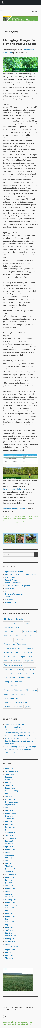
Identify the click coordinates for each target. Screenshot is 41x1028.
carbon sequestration (12, 632)
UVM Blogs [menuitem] (2, 2)
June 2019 (9, 824)
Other (7, 597)
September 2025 (11, 771)
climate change (29, 632)
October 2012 (10, 944)
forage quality (9, 644)
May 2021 (9, 796)
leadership (8, 652)
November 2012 (11, 941)
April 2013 (9, 930)
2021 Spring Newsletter (13, 623)
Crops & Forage (27, 516)
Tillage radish (31, 690)
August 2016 (10, 877)
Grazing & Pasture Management (17, 586)
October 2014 (10, 908)
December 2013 (11, 919)
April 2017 (9, 863)
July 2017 (8, 858)
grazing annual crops (12, 648)
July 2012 (8, 952)
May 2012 (9, 958)
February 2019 (10, 827)
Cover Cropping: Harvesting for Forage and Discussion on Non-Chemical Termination (20, 749)
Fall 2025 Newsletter (13, 727)
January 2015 (10, 902)
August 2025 (10, 774)
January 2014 (10, 916)
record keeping (30, 673)
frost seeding (22, 644)
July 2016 (8, 880)
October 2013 (10, 922)
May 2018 (9, 844)
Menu (34, 12)
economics (8, 640)
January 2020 (10, 813)
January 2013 (10, 939)
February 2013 (10, 936)
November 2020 (11, 802)
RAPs (20, 673)
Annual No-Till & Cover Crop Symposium (21, 574)
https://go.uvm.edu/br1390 (14, 489)
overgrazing (28, 661)
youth (27, 707)
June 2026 (9, 769)
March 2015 (9, 897)
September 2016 (11, 874)
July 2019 (8, 821)
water (6, 694)
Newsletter (22, 518)
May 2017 (9, 861)
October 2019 (10, 819)
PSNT (13, 673)
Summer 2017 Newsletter (14, 686)
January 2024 (10, 788)
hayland (24, 521)
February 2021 (10, 799)
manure (7, 657)
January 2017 (10, 869)
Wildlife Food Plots (11, 698)
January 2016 (10, 888)
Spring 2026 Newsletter (14, 724)
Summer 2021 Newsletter (17, 523)
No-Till (8, 591)
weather (14, 694)
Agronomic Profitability (14, 572)
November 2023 (11, 791)
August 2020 (10, 805)
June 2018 (9, 841)
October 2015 (10, 891)
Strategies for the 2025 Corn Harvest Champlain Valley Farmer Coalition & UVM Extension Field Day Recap (19, 732)
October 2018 (10, 835)
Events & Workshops (13, 583)
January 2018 (10, 849)
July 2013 (8, 925)
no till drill (8, 661)
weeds (22, 694)
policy (6, 673)
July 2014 (8, 911)
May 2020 (9, 808)
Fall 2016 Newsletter (23, 640)
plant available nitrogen (13, 669)
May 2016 (9, 886)
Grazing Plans (28, 648)
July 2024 (9, 782)
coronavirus (26, 636)
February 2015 (10, 900)
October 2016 (10, 872)
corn (18, 636)
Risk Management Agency (14, 677)
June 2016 (9, 883)
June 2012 (9, 955)
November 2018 (11, 833)
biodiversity (8, 627)
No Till (30, 657)
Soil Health (16, 521)
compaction (9, 636)
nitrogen (30, 521)
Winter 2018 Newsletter (13, 707)
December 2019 (11, 816)
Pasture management (13, 665)
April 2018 (9, 847)
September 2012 (11, 947)
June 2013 (9, 927)
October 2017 (10, 852)
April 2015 (9, 894)
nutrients (17, 661)
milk (14, 657)
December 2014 (11, 905)
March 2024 (10, 785)
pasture (5, 523)
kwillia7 (8, 516)
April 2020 (9, 810)
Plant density (30, 669)
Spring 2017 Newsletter (13, 682)
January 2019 (10, 830)
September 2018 (11, 838)
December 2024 (11, 780)
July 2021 (8, 794)
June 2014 (9, 913)
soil (28, 677)
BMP (17, 627)
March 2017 (9, 866)
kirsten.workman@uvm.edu (14, 509)
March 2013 (9, 933)
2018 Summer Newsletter (14, 619)
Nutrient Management (14, 594)
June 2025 (9, 777)
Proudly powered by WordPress (21, 1024)
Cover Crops (10, 577)
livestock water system (24, 652)
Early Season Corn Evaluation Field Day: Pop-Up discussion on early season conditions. (21, 741)
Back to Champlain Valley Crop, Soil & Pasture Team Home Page (18, 1008)
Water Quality (10, 602)
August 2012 (10, 950)
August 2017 (10, 855)
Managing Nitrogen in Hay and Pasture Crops (20, 42)
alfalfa (27, 623)
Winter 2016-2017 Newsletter (15, 703)
